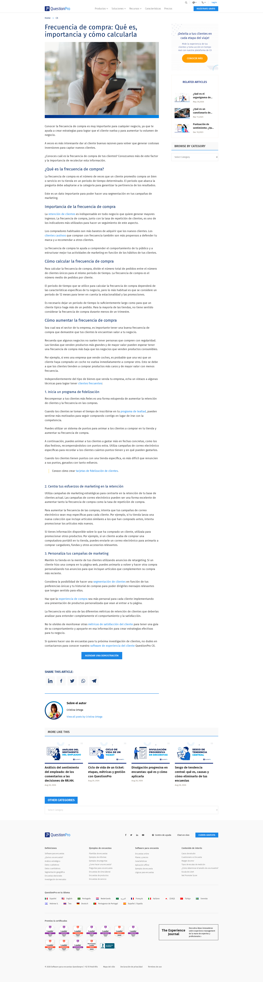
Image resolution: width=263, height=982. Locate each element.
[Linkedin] (50, 680)
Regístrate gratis (206, 8)
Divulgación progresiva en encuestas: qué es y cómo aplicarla (150, 772)
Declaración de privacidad (131, 967)
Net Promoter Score (189, 875)
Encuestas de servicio (97, 879)
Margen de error (188, 861)
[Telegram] (94, 680)
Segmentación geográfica (55, 872)
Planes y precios (141, 857)
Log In (214, 2)
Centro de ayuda (163, 835)
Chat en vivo (183, 835)
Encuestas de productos (99, 875)
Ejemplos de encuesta (144, 869)
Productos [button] (100, 8)
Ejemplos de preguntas (98, 861)
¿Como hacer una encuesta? (100, 864)
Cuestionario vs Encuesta (192, 857)
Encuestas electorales (53, 876)
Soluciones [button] (117, 8)
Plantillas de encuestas (98, 854)
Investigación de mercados (55, 879)
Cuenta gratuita (206, 835)
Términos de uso (155, 967)
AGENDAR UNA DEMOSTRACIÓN (102, 655)
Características (153, 8)
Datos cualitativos (52, 865)
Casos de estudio (188, 854)
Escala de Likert (188, 872)
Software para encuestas (54, 854)
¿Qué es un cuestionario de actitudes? (201, 113)
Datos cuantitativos (52, 868)
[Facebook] (61, 680)
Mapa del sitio (109, 967)
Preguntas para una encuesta (100, 868)
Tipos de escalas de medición (193, 864)
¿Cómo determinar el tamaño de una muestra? (200, 868)
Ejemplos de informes (97, 857)
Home (48, 18)
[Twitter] (72, 680)
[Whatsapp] (83, 680)
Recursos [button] (134, 8)
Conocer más (195, 58)
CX (57, 18)
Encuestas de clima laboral (99, 872)
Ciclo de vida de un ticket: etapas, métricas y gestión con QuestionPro (106, 772)
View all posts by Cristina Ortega (84, 716)
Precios (168, 8)
